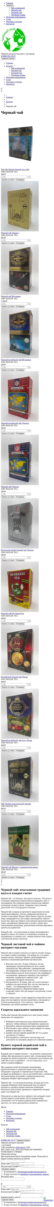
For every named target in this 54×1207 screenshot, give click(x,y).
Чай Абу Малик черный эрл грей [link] (15, 169)
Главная (9, 3)
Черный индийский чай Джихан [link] (15, 423)
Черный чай (16, 10)
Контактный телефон (10, 1166)
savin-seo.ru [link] (20, 1147)
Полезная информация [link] (15, 1114)
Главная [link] (9, 1111)
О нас (8, 19)
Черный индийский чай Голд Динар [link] (16, 740)
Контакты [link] (10, 1120)
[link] (13, 51)
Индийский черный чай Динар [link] (14, 677)
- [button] (2, 177)
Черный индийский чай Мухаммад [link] (16, 360)
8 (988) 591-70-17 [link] (8, 56)
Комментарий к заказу (10, 1197)
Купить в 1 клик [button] (8, 180)
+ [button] (29, 177)
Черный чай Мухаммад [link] (11, 296)
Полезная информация (15, 17)
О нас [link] (8, 1116)
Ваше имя (5, 1164)
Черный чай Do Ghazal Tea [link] (12, 613)
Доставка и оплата (14, 22)
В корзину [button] (20, 180)
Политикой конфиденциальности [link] (32, 1172)
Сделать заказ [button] (7, 1200)
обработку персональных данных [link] (34, 1174)
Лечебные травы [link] (13, 1136)
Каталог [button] (10, 6)
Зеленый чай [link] (11, 1133)
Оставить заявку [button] (8, 1169)
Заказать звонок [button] (8, 59)
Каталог (9, 66)
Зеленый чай (16, 12)
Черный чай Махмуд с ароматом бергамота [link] (19, 867)
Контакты (10, 24)
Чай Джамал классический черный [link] (16, 804)
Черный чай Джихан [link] (10, 487)
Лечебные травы (18, 15)
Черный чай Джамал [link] (10, 233)
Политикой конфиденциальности (32, 1202)
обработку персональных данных (34, 1205)
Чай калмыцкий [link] (13, 1129)
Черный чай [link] (11, 1131)
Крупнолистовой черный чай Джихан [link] (17, 550)
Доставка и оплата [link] (14, 1118)
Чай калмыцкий (18, 8)
